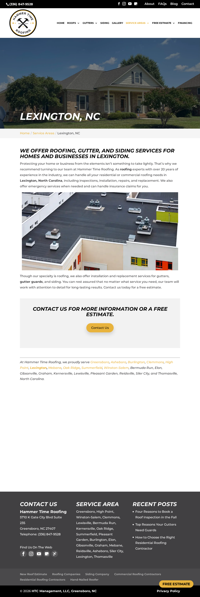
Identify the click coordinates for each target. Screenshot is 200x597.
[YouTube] (130, 4)
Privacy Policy (168, 591)
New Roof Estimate (33, 574)
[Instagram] (124, 4)
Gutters (88, 23)
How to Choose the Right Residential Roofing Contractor (155, 543)
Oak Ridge (71, 368)
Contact (187, 4)
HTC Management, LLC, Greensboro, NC (64, 591)
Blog (174, 4)
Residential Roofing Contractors (42, 579)
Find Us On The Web (36, 547)
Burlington (136, 362)
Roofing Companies (66, 574)
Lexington (38, 368)
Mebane (55, 368)
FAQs (162, 4)
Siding (104, 23)
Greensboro (99, 362)
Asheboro (118, 362)
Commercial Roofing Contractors (137, 574)
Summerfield (91, 368)
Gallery (117, 23)
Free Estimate (161, 23)
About (149, 4)
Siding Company (97, 574)
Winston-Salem (116, 368)
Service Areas (136, 23)
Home (60, 23)
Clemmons (155, 362)
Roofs (71, 23)
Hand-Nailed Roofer (84, 579)
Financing (185, 23)
